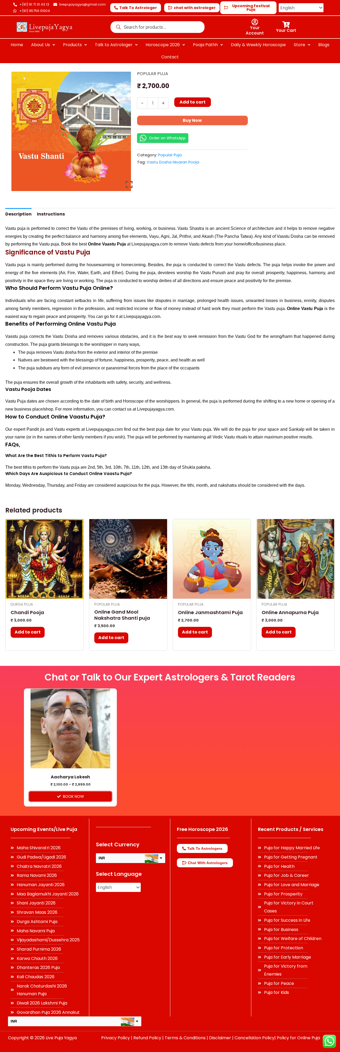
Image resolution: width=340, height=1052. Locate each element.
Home (17, 45)
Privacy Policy (115, 1038)
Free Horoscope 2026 (202, 829)
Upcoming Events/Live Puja (44, 829)
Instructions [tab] (51, 214)
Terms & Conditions (185, 1038)
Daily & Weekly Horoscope (258, 45)
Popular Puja (152, 74)
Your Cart (286, 30)
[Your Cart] (286, 24)
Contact (170, 57)
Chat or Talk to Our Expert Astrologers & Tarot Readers (170, 677)
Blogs (323, 45)
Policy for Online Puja (298, 1038)
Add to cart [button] (28, 632)
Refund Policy (147, 1038)
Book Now (73, 796)
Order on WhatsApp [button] (167, 138)
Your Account (255, 30)
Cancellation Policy (254, 1038)
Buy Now (192, 120)
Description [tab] (18, 214)
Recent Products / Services (290, 829)
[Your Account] (254, 22)
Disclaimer (220, 1038)
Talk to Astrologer (114, 45)
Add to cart (193, 102)
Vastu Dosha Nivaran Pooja (173, 162)
